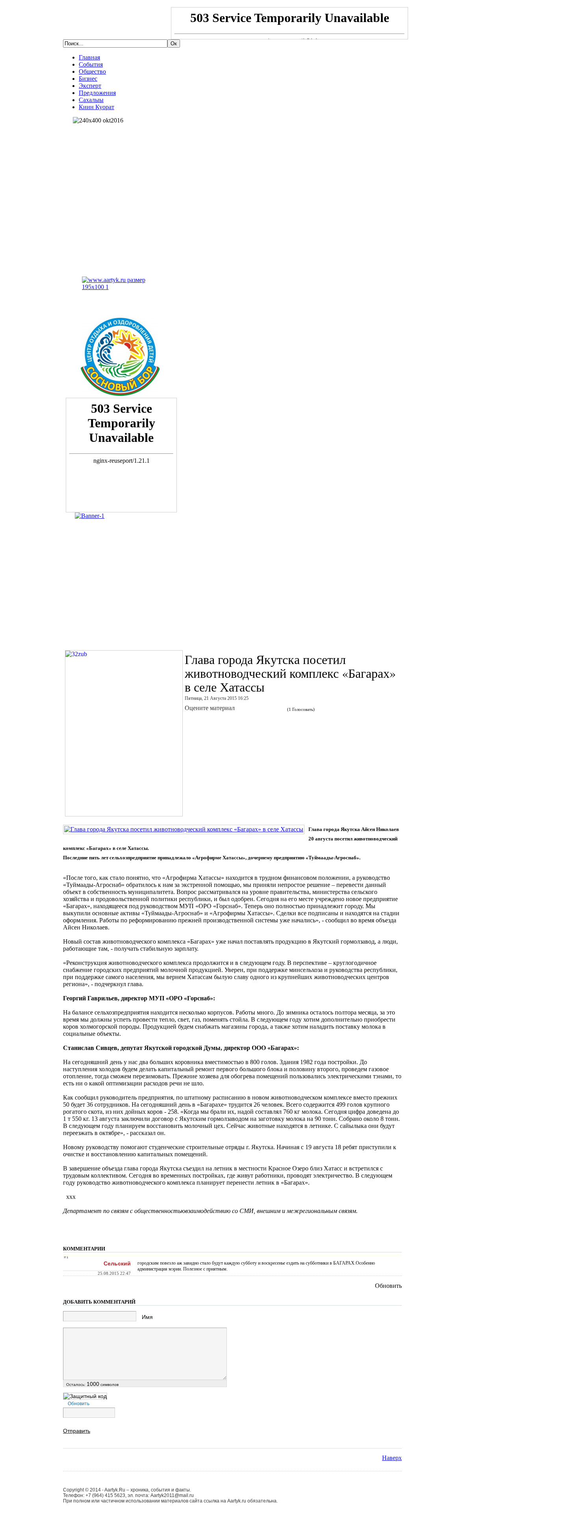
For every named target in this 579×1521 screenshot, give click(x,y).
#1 (66, 1256)
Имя (147, 1317)
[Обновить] (398, 1251)
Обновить (388, 1285)
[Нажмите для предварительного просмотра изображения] (183, 829)
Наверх (392, 1457)
